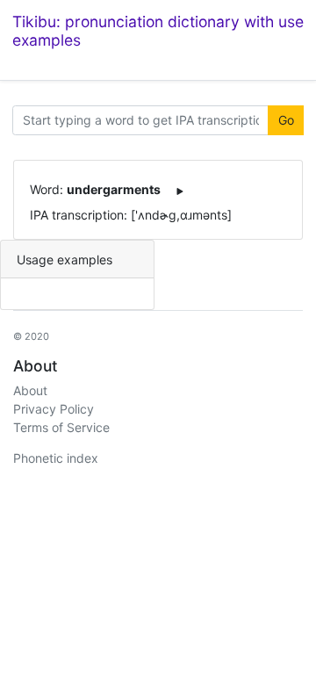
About (30, 390)
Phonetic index (55, 458)
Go (286, 119)
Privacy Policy (53, 408)
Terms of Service (61, 427)
